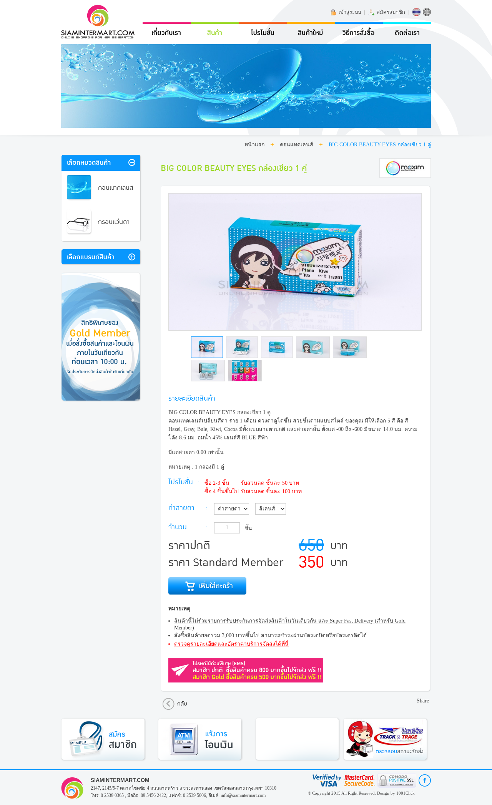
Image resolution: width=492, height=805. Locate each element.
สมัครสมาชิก (391, 12)
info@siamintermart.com (243, 795)
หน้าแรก (254, 144)
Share (423, 701)
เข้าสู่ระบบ (350, 12)
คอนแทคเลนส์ (296, 144)
